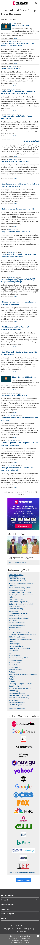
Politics (15, 38)
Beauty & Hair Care (16, 599)
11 (36, 492)
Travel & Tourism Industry (19, 698)
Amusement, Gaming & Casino (20, 588)
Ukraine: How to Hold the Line (14, 395)
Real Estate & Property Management (23, 674)
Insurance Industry (16, 646)
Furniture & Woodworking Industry (22, 635)
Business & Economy (17, 606)
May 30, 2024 (11, 252)
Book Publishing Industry (19, 602)
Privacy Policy (29, 929)
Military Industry (15, 660)
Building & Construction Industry (21, 604)
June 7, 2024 (11, 114)
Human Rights (14, 644)
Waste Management (17, 702)
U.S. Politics (13, 700)
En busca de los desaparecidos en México (20, 209)
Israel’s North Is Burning (12, 68)
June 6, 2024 (11, 159)
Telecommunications (17, 693)
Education (13, 620)
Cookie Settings (20, 931)
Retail (11, 679)
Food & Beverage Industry (19, 632)
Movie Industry (15, 665)
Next (20, 494)
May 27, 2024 (11, 440)
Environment (14, 630)
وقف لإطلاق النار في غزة (31, 141)
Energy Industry (15, 628)
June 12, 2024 (12, 23)
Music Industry (15, 667)
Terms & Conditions (18, 926)
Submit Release (23, 880)
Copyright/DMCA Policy (12, 929)
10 (33, 492)
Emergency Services (17, 625)
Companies (13, 611)
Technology (13, 691)
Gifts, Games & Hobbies (18, 637)
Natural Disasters (15, 670)
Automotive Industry (17, 590)
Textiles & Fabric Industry (19, 695)
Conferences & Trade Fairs (19, 613)
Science (12, 681)
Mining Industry (15, 663)
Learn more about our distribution (22, 872)
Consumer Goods (15, 616)
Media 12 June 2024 (20, 25)
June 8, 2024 (11, 89)
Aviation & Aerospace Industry (20, 592)
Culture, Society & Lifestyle (19, 618)
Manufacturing (14, 655)
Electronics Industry (17, 623)
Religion (12, 677)
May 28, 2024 (11, 415)
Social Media (14, 686)
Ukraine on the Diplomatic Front (15, 161)
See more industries (17, 708)
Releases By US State (17, 581)
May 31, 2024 (11, 182)
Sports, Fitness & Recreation (20, 688)
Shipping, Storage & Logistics (20, 684)
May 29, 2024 (11, 300)
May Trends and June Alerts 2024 (16, 232)
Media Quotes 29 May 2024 (24, 377)
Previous (9, 492)
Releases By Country (17, 579)
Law (10, 653)
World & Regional (15, 705)
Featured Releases (16, 575)
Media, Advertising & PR (18, 658)
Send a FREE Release (17, 562)
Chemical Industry (16, 609)
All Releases (13, 577)
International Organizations (20, 648)
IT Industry (13, 651)
